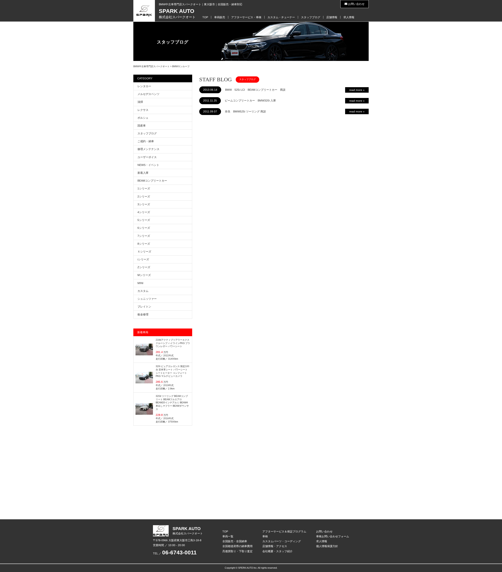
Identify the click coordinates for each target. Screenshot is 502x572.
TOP (205, 17)
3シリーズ (143, 204)
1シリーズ (143, 188)
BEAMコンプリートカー (152, 180)
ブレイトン (144, 306)
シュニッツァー (147, 298)
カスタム (142, 290)
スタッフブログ (310, 17)
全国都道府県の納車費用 (237, 546)
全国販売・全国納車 (234, 541)
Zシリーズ (143, 267)
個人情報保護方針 (327, 546)
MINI (140, 283)
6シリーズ (143, 227)
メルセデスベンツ (148, 94)
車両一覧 (227, 536)
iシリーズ (143, 259)
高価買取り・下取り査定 (237, 551)
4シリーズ (143, 212)
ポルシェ (142, 117)
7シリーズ (143, 235)
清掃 (140, 101)
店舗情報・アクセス (274, 546)
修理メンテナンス (148, 149)
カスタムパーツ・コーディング (281, 541)
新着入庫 (142, 172)
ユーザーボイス (147, 157)
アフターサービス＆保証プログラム (284, 531)
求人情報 (348, 17)
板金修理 (142, 314)
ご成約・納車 (145, 141)
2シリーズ (143, 196)
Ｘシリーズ (144, 251)
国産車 (141, 125)
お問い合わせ (356, 3)
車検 (265, 536)
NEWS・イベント (148, 165)
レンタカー (144, 86)
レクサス (142, 109)
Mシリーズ (144, 275)
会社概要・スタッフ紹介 (277, 551)
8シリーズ (143, 243)
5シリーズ (143, 220)
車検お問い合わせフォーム (332, 536)
